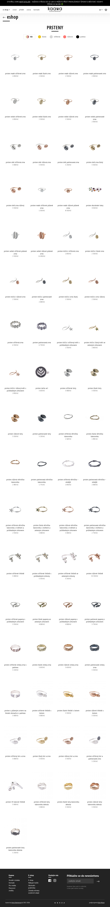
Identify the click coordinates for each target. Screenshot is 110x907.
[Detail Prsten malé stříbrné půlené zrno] (41, 198)
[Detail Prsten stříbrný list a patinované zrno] (94, 749)
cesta (29, 10)
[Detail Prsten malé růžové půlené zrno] (68, 198)
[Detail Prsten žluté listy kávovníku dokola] (68, 795)
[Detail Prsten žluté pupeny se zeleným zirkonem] (41, 612)
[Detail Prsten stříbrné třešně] (15, 566)
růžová (69, 37)
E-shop (30, 880)
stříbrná (56, 37)
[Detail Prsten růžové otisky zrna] (68, 658)
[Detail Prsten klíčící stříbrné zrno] (68, 244)
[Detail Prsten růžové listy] (15, 427)
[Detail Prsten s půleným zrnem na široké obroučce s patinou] (15, 703)
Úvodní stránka (14, 880)
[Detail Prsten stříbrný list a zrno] (15, 749)
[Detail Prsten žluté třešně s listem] (68, 703)
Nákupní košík (33, 883)
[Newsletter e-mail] (80, 880)
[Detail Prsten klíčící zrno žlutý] (68, 290)
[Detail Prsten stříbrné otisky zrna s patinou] (15, 658)
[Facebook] (49, 880)
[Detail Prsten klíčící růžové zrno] (15, 290)
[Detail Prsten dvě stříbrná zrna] (15, 154)
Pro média (12, 885)
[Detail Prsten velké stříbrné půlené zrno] (15, 244)
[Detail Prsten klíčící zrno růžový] (94, 290)
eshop (12, 17)
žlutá (44, 37)
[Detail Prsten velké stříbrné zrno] (15, 110)
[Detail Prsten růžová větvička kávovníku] (15, 472)
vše (31, 37)
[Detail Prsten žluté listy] (94, 381)
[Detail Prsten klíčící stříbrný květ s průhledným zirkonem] (68, 335)
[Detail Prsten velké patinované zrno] (94, 110)
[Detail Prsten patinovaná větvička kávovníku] (41, 472)
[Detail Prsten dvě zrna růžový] (15, 198)
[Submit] (98, 881)
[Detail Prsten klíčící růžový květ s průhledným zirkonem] (15, 381)
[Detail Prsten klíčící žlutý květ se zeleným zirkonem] (94, 335)
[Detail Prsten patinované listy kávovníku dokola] (15, 841)
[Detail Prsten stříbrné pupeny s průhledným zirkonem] (15, 612)
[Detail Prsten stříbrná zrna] (15, 335)
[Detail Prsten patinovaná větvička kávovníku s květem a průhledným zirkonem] (94, 519)
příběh (21, 10)
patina (82, 37)
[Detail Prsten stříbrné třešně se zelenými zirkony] (68, 566)
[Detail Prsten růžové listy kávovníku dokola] (94, 795)
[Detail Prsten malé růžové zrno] (68, 65)
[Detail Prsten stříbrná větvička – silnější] (68, 472)
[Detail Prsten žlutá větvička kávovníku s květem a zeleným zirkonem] (41, 519)
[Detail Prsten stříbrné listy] (68, 381)
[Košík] (106, 9)
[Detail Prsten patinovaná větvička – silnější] (94, 472)
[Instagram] (54, 880)
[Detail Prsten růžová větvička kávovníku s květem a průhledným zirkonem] (68, 519)
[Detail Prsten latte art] (41, 381)
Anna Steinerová (16, 903)
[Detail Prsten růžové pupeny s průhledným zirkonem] (68, 612)
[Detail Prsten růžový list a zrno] (68, 749)
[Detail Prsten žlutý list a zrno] (41, 749)
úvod (14, 10)
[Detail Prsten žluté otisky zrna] (41, 658)
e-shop (6, 10)
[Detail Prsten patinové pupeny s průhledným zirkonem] (94, 612)
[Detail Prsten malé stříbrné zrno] (15, 65)
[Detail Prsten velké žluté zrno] (41, 110)
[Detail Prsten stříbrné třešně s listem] (41, 703)
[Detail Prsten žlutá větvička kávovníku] (94, 427)
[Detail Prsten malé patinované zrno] (94, 65)
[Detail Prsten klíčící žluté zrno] (94, 244)
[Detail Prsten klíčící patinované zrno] (41, 290)
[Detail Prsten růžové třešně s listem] (94, 703)
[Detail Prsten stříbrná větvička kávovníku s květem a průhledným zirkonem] (15, 519)
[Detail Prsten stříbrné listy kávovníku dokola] (41, 795)
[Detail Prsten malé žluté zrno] (41, 65)
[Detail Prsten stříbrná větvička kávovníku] (68, 427)
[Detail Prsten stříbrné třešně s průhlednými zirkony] (41, 566)
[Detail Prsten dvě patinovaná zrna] (68, 154)
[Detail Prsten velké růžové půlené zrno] (41, 244)
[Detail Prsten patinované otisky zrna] (94, 658)
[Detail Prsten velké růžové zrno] (68, 110)
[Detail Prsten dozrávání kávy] (94, 198)
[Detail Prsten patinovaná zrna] (41, 335)
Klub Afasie (101, 903)
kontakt (37, 10)
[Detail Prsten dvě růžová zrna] (41, 154)
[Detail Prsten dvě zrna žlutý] (94, 154)
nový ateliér (24, 2)
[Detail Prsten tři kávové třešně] (15, 795)
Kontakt (12, 883)
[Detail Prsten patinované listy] (41, 427)
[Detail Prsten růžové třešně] (94, 566)
